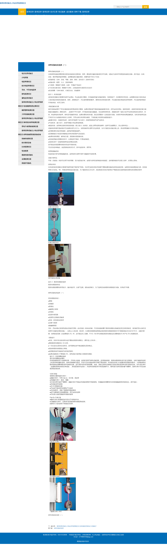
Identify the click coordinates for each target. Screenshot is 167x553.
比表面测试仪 (26, 147)
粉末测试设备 (26, 143)
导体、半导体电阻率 (29, 90)
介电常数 (25, 77)
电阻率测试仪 (26, 82)
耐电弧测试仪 (26, 94)
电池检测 (25, 151)
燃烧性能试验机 (27, 155)
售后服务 (62, 12)
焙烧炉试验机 (26, 163)
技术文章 (54, 12)
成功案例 (70, 12)
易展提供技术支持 (83, 541)
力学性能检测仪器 (28, 114)
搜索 (145, 7)
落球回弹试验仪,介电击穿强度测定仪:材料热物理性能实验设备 (30, 132)
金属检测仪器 (26, 159)
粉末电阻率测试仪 (28, 86)
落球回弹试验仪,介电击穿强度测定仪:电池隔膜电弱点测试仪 (30, 104)
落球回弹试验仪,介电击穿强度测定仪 (13, 3)
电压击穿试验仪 (27, 73)
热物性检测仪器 (27, 138)
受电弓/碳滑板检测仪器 (30, 126)
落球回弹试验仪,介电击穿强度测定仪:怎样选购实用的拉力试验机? (76, 526)
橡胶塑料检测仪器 (28, 110)
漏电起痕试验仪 (27, 98)
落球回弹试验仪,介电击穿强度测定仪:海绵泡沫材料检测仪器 (30, 120)
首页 (22, 12)
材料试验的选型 (59, 528)
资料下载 (77, 12)
